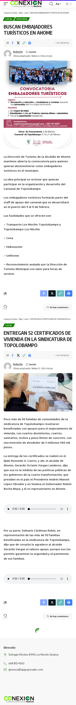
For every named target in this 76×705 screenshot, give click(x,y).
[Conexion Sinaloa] (26, 4)
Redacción (18, 51)
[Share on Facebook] (12, 43)
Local (9, 19)
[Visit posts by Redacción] (7, 54)
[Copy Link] (24, 43)
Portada (22, 19)
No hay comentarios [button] (59, 307)
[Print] (29, 43)
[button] (7, 4)
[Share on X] (18, 43)
